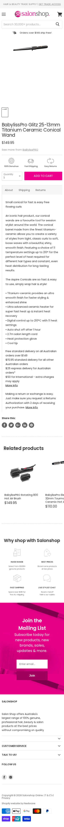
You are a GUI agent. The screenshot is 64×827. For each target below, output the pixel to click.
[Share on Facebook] (4, 425)
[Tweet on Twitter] (11, 425)
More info (12, 385)
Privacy (6, 798)
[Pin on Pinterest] (31, 425)
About (9, 190)
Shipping (24, 190)
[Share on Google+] (18, 425)
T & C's (49, 795)
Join (32, 675)
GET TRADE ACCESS (50, 4)
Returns (41, 190)
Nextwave (29, 803)
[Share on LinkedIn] (24, 425)
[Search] (57, 24)
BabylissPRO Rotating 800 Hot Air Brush (21, 496)
